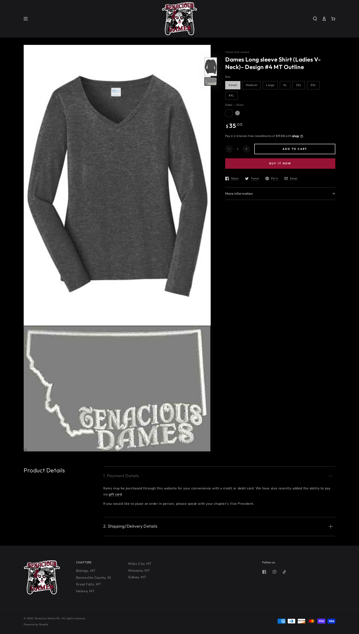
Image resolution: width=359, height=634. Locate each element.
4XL (231, 95)
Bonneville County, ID (93, 577)
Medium (251, 85)
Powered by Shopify (36, 624)
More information (239, 193)
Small (233, 85)
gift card (115, 494)
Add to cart (295, 148)
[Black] (229, 113)
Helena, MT (85, 591)
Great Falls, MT (88, 584)
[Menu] (25, 18)
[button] (315, 18)
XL (285, 85)
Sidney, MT (137, 577)
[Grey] (237, 113)
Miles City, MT (139, 563)
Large (270, 85)
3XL (313, 85)
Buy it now (280, 163)
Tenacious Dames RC (47, 618)
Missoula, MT (139, 570)
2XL (299, 85)
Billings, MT (86, 571)
